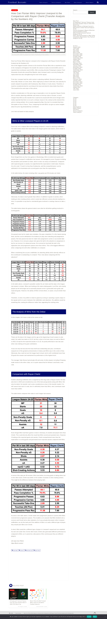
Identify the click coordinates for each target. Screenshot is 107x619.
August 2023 (76, 71)
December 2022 (77, 82)
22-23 (74, 98)
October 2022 (77, 84)
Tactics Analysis (56, 2)
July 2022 (76, 88)
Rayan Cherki (37, 550)
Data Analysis (78, 2)
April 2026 (76, 51)
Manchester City (29, 550)
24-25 (74, 101)
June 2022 (76, 90)
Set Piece (67, 2)
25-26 (74, 104)
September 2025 (78, 58)
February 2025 (77, 63)
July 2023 (76, 72)
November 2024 (77, 64)
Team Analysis (43, 2)
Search (75, 10)
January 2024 (77, 66)
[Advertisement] (38, 565)
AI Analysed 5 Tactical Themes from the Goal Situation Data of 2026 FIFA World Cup (83, 24)
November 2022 (77, 83)
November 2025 (77, 55)
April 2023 (76, 76)
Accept (89, 616)
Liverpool (21, 550)
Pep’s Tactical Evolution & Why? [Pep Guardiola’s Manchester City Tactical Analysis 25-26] (84, 37)
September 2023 (78, 70)
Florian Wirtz (15, 550)
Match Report (89, 2)
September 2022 (78, 86)
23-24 (74, 100)
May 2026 (76, 50)
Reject (95, 616)
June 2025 (76, 60)
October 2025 (77, 56)
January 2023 (77, 80)
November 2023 (77, 67)
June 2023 (76, 74)
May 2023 (76, 75)
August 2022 (76, 87)
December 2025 (77, 54)
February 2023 (77, 79)
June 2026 (76, 48)
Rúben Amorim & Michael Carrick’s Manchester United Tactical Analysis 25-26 (83, 28)
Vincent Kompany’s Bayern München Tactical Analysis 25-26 (84, 31)
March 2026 (76, 52)
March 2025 (76, 62)
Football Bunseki (17, 2)
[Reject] (105, 616)
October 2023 (77, 68)
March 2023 (76, 78)
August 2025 (76, 59)
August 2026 (76, 47)
